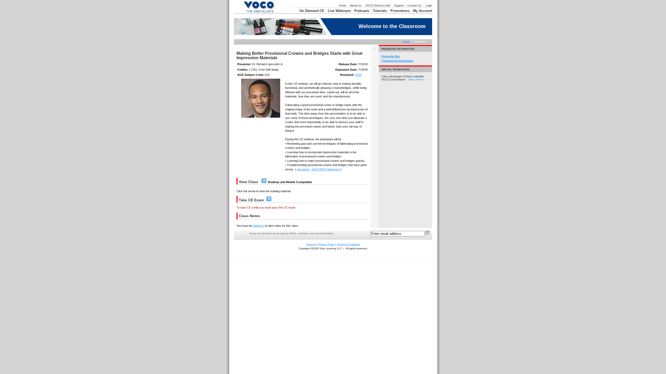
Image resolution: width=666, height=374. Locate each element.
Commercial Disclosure (397, 60)
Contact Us (414, 5)
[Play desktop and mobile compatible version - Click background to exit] (264, 182)
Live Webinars (339, 11)
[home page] (259, 12)
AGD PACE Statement (326, 169)
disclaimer (303, 169)
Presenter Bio (390, 56)
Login (428, 5)
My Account (422, 11)
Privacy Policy (326, 244)
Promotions (399, 11)
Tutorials (380, 11)
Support (399, 5)
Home (342, 5)
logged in (258, 225)
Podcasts (361, 11)
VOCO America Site (377, 5)
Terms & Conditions (348, 244)
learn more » (417, 79)
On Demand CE (311, 11)
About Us (356, 5)
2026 (358, 74)
